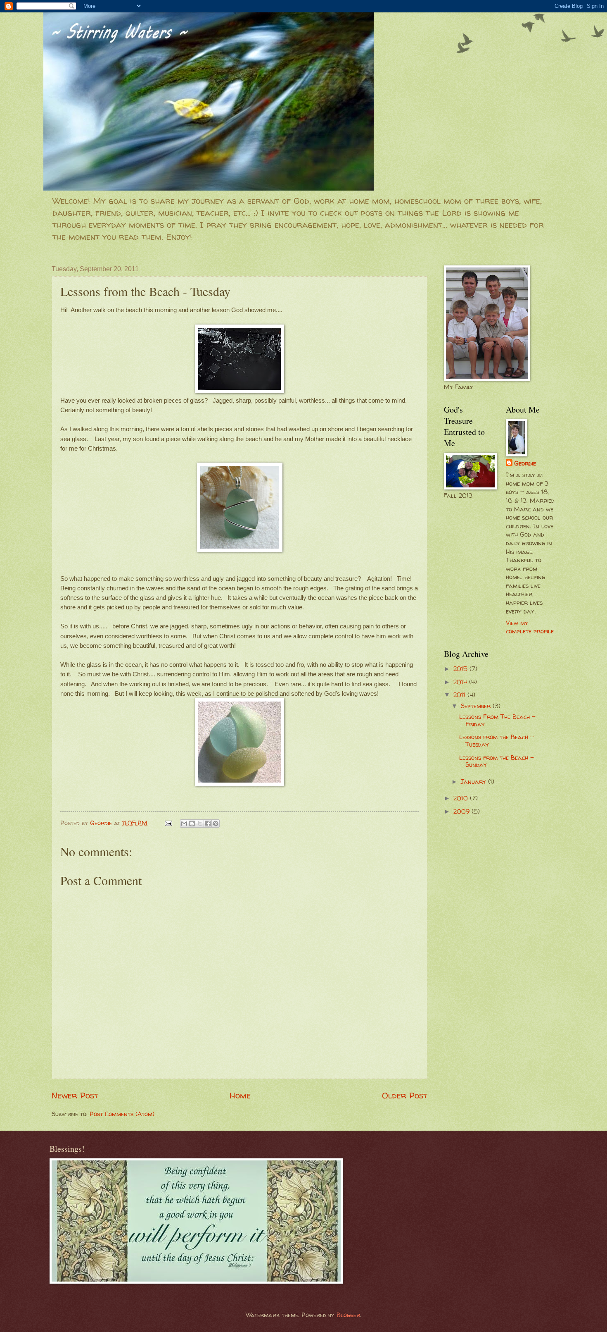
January (474, 782)
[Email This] (184, 823)
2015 (461, 669)
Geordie (525, 463)
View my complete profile (530, 627)
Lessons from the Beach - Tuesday (496, 741)
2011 (460, 695)
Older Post (404, 1095)
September (477, 706)
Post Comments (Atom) (122, 1114)
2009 (462, 811)
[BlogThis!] (192, 823)
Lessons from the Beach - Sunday (496, 761)
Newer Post (75, 1095)
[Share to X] (200, 823)
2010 (461, 798)
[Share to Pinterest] (215, 823)
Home (240, 1095)
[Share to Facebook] (208, 823)
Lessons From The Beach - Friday (497, 720)
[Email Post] (167, 823)
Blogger (348, 1315)
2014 (461, 682)
